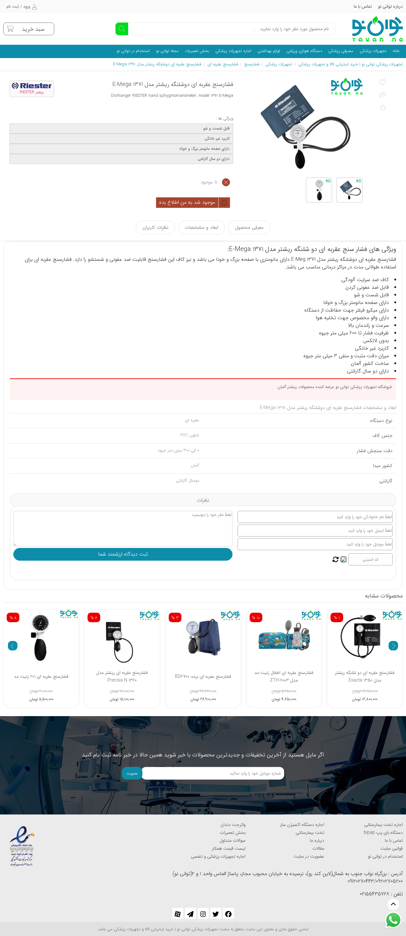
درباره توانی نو (390, 6)
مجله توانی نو (167, 51)
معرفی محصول (249, 227)
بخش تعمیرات (197, 51)
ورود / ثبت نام (18, 6)
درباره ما (317, 840)
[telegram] (190, 913)
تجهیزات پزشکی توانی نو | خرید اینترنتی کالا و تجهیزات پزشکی (350, 64)
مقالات (318, 848)
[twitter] (215, 913)
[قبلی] (12, 645)
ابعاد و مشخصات (201, 227)
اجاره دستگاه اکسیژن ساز (302, 824)
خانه (396, 51)
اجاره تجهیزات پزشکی (233, 51)
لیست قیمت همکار (229, 848)
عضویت (132, 773)
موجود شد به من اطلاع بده (188, 202)
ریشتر (332, 259)
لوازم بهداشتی (269, 51)
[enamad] (22, 844)
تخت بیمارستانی (310, 832)
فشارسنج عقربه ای (222, 64)
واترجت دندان (233, 824)
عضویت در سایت (309, 856)
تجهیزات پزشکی (373, 51)
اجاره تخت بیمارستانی (383, 824)
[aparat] (177, 913)
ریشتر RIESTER (32, 92)
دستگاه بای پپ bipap (383, 832)
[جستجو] (121, 29)
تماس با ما (363, 6)
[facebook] (228, 913)
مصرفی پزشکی (340, 51)
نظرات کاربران (155, 227)
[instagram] (203, 913)
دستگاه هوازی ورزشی (304, 51)
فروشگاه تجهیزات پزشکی (370, 387)
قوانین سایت (392, 848)
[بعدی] (393, 645)
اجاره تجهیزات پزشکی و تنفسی (218, 856)
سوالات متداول (232, 840)
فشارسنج (251, 64)
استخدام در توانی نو (133, 51)
